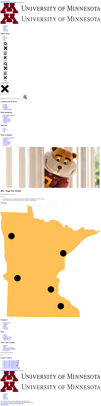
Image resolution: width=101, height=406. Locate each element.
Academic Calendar (7, 109)
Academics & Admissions (8, 115)
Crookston (5, 25)
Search (4, 334)
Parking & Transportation (8, 347)
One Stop (5, 37)
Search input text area (5, 98)
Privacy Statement (4, 403)
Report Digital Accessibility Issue (16, 403)
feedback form (33, 200)
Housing (5, 104)
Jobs (4, 39)
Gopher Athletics (7, 120)
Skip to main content (5, 1)
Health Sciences (6, 118)
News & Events (6, 121)
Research (5, 117)
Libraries (5, 105)
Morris (4, 28)
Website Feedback (4, 404)
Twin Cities (5, 30)
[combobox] (16, 98)
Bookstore (5, 107)
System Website (6, 322)
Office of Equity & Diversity (9, 349)
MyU (4, 36)
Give (4, 40)
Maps (4, 346)
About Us (5, 122)
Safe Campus (6, 350)
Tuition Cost (6, 108)
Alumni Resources (7, 339)
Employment (6, 338)
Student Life (6, 116)
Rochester (5, 29)
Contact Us (5, 345)
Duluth (4, 27)
